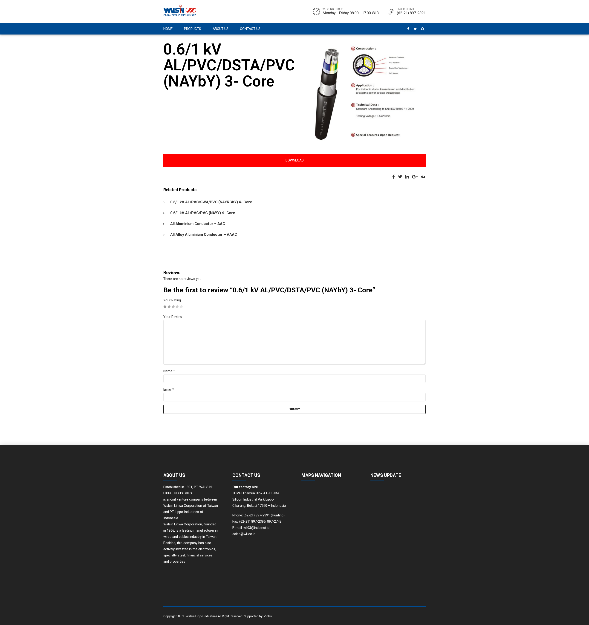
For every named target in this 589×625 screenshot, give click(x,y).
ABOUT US (220, 29)
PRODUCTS (192, 29)
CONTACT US (250, 29)
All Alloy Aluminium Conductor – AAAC (203, 234)
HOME (168, 29)
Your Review (172, 317)
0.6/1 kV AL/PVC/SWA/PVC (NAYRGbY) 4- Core (211, 202)
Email (168, 389)
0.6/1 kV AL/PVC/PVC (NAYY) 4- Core (202, 213)
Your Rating (172, 300)
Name (169, 371)
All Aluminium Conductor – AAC (197, 224)
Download (295, 160)
